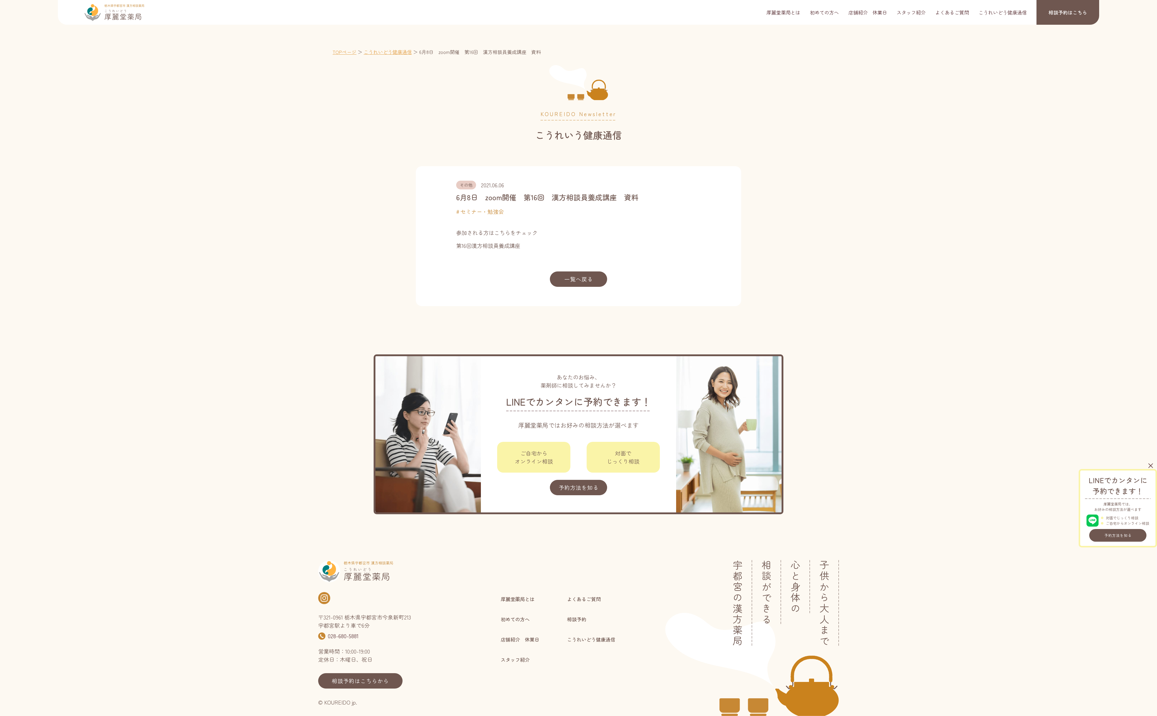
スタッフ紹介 (911, 12)
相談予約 (1068, 12)
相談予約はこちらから (360, 681)
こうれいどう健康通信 (1003, 12)
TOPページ (344, 51)
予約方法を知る (1118, 535)
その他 (466, 185)
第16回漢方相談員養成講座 (488, 245)
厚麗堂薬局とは (783, 12)
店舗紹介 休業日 (867, 12)
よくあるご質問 (952, 12)
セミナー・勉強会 (482, 211)
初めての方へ (824, 12)
